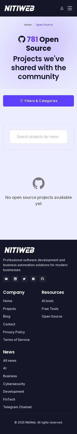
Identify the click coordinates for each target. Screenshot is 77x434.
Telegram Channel (17, 407)
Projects (9, 309)
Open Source (52, 316)
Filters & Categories (41, 101)
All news (9, 360)
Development (13, 391)
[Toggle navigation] (70, 8)
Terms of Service (16, 340)
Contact (9, 324)
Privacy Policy (14, 332)
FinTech (9, 399)
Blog (6, 316)
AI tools (47, 301)
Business (10, 376)
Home (28, 24)
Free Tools (50, 309)
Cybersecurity (14, 384)
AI (4, 368)
